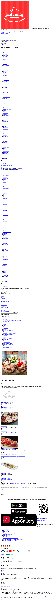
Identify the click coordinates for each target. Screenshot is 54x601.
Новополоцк (6, 121)
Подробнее (46, 596)
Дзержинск (6, 80)
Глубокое (5, 70)
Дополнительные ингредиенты (13, 320)
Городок (5, 74)
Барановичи (6, 52)
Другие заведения (5, 311)
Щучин (5, 163)
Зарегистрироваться (11, 168)
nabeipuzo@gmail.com (42, 518)
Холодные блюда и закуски (9, 333)
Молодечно (6, 115)
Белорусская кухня (7, 347)
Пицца (5, 319)
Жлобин (5, 86)
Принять (36, 596)
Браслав (5, 58)
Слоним (5, 148)
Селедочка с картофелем (6, 473)
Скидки (5, 317)
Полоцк (5, 135)
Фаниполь (5, 158)
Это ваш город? (4, 165)
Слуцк (4, 149)
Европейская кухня (8, 344)
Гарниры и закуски (8, 334)
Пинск (5, 133)
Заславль (5, 92)
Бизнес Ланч (6, 323)
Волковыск (6, 65)
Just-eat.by (39, 514)
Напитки (5, 339)
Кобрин (5, 98)
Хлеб (4, 337)
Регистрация (19, 168)
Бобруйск (5, 55)
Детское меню (6, 342)
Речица (5, 141)
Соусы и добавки (7, 338)
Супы (4, 324)
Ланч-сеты (5, 325)
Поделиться (4, 575)
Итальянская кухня (8, 343)
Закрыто (10, 165)
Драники (5, 328)
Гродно (5, 75)
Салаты (5, 326)
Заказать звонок (4, 33)
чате (8, 40)
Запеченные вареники (8, 331)
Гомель (5, 71)
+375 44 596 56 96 (41, 520)
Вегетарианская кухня (8, 345)
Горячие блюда (6, 321)
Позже (2, 570)
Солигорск (6, 153)
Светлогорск (6, 147)
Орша (4, 126)
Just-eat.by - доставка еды (7, 32)
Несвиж (5, 120)
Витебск (5, 64)
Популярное (6, 316)
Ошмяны (5, 129)
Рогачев (5, 142)
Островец (5, 127)
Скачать (6, 570)
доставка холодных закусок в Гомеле (17, 483)
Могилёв (5, 113)
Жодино (5, 87)
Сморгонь (5, 152)
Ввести (15, 590)
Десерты (5, 335)
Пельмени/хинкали (8, 330)
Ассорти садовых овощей (7, 402)
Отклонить (40, 596)
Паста (4, 329)
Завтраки (5, 340)
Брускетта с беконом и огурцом (8, 449)
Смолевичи (6, 151)
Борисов (5, 56)
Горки (4, 72)
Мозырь (5, 114)
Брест (4, 59)
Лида (4, 103)
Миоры (5, 111)
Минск (5, 110)
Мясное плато (4, 426)
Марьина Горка (7, 109)
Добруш (5, 81)
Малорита (5, 107)
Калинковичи (6, 97)
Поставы (5, 136)
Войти (2, 168)
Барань (5, 54)
